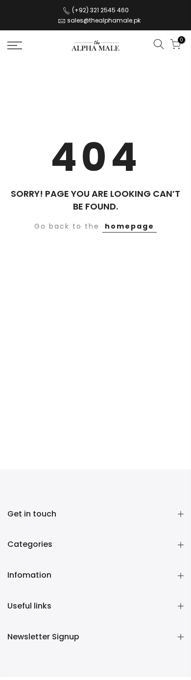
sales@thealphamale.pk (104, 20)
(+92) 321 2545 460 (100, 10)
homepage (129, 226)
